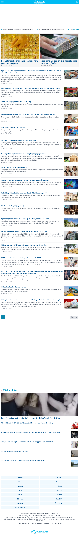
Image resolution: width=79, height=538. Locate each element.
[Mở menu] (2, 2)
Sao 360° (59, 499)
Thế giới (20, 486)
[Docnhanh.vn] (39, 532)
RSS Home (58, 523)
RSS (52, 523)
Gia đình (59, 495)
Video (59, 477)
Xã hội (20, 482)
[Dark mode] (76, 2)
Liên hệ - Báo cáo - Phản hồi (40, 523)
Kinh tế (20, 490)
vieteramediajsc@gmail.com (64, 517)
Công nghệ (19, 503)
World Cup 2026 (20, 507)
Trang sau (74, 317)
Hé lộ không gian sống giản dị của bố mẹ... (39, 29)
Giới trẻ (59, 490)
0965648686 (47, 517)
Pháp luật (59, 482)
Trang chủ (20, 477)
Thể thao (59, 486)
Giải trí (20, 495)
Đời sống (20, 499)
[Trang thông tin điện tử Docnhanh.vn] (39, 2)
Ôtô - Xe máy (59, 503)
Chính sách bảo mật (24, 523)
